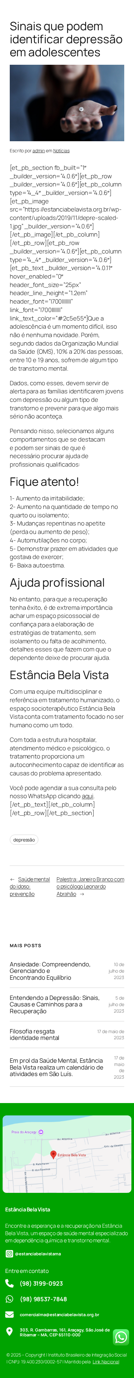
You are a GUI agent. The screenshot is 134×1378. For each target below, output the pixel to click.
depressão (24, 840)
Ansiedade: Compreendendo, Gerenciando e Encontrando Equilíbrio (50, 971)
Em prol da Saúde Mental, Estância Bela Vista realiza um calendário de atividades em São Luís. (56, 1067)
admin (39, 150)
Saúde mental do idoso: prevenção (30, 886)
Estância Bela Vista (27, 1209)
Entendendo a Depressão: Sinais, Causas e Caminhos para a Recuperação (55, 1004)
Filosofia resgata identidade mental (34, 1034)
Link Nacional (106, 1361)
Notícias (61, 150)
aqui (88, 796)
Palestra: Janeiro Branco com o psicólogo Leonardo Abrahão (90, 886)
